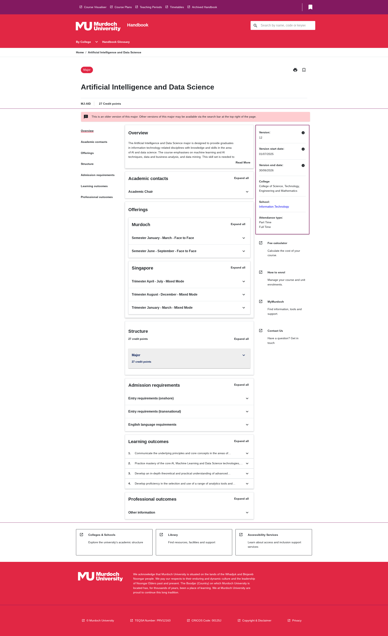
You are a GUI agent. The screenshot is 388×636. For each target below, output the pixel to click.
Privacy (297, 620)
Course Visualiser (95, 7)
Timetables (177, 7)
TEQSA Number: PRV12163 (153, 620)
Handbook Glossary (116, 41)
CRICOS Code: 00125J (206, 620)
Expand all (241, 178)
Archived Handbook (204, 7)
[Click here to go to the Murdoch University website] (98, 27)
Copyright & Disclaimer (256, 620)
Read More (243, 163)
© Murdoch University (100, 620)
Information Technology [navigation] (274, 206)
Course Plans (123, 7)
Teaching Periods (151, 7)
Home (80, 52)
